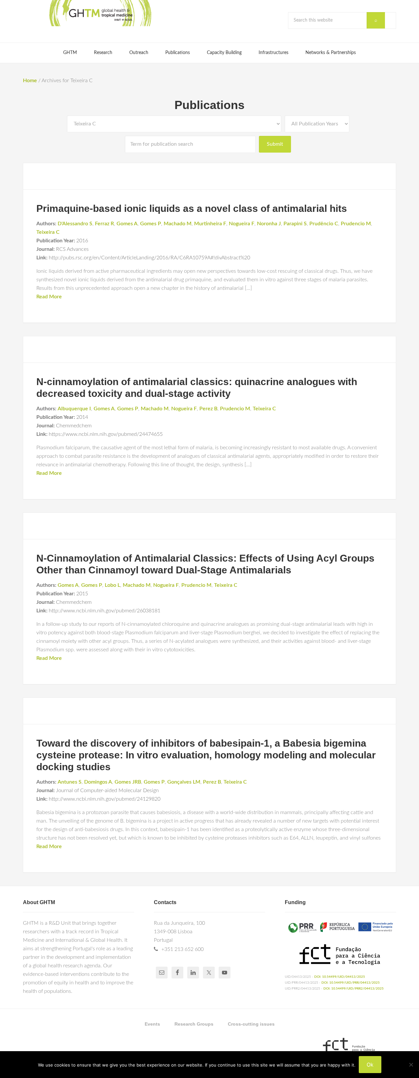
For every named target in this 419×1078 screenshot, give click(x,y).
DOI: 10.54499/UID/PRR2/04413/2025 (353, 988)
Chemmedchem (74, 425)
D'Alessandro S (75, 223)
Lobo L (112, 585)
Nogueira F (241, 223)
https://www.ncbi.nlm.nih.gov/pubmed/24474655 (106, 434)
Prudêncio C (323, 223)
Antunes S (70, 782)
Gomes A (127, 223)
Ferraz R (104, 223)
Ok (370, 1064)
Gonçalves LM (183, 782)
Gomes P (150, 223)
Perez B (208, 408)
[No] (411, 1064)
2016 (82, 240)
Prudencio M (356, 223)
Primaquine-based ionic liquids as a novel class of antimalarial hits (191, 208)
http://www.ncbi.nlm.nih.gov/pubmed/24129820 (104, 799)
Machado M (177, 223)
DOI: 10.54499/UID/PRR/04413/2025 (350, 982)
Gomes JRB (128, 782)
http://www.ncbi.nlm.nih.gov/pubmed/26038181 (104, 610)
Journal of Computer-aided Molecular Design (107, 790)
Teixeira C (48, 232)
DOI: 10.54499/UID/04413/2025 (339, 976)
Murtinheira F (210, 223)
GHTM (100, 13)
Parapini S (295, 223)
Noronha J (269, 223)
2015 (82, 593)
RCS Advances (72, 249)
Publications (209, 105)
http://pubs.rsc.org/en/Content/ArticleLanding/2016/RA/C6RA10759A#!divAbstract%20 (149, 257)
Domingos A (98, 782)
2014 (82, 417)
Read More (49, 296)
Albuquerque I (74, 408)
